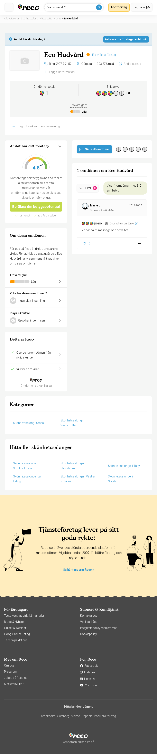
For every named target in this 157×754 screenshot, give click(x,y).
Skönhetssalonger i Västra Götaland (78, 479)
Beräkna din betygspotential (36, 206)
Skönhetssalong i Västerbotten (72, 423)
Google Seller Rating (17, 634)
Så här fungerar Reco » (78, 569)
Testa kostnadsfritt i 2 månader (24, 615)
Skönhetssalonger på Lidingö (27, 479)
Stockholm (48, 716)
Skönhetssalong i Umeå (28, 423)
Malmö (75, 716)
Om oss (9, 665)
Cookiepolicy (88, 634)
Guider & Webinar (15, 628)
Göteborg (63, 716)
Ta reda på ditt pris (16, 640)
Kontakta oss (89, 615)
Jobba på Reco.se (15, 677)
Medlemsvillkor (14, 684)
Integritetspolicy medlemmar (98, 628)
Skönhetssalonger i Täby (124, 465)
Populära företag (105, 716)
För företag (119, 7)
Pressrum (10, 671)
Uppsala (87, 716)
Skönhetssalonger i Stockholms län (25, 466)
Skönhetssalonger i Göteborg (120, 479)
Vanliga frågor (89, 621)
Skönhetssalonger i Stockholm (73, 466)
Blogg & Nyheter (14, 621)
